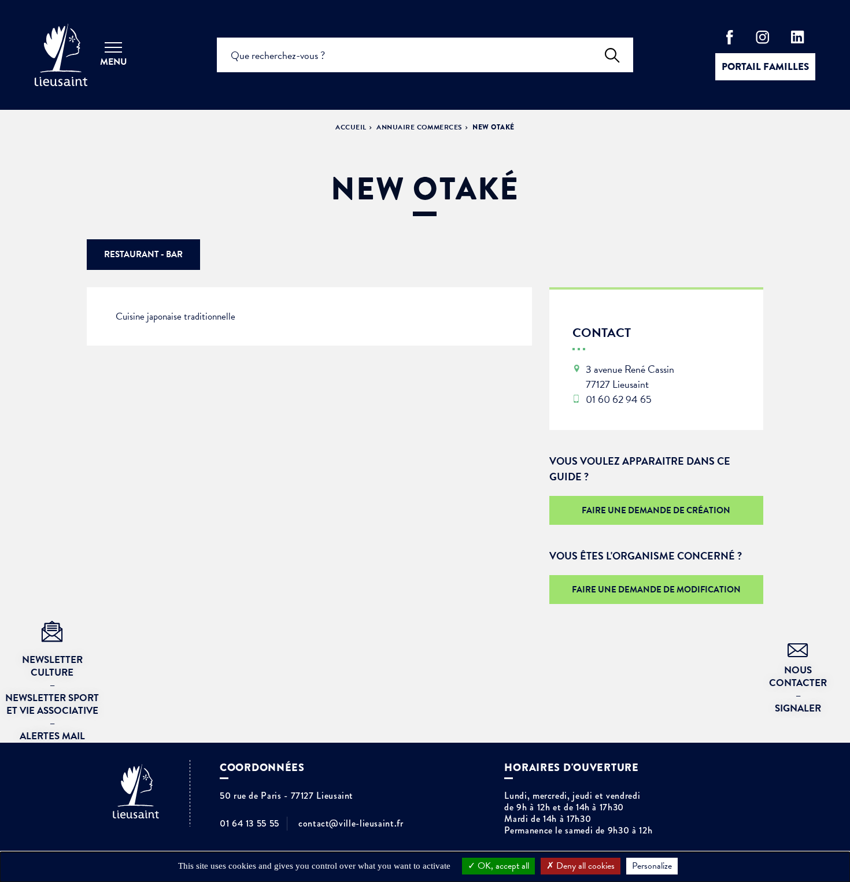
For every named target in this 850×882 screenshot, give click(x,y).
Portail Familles (765, 67)
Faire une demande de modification (656, 589)
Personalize (652, 866)
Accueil (350, 127)
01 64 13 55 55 (249, 823)
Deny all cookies (584, 866)
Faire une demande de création (656, 510)
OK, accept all (502, 866)
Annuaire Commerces (419, 127)
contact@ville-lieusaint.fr (351, 823)
